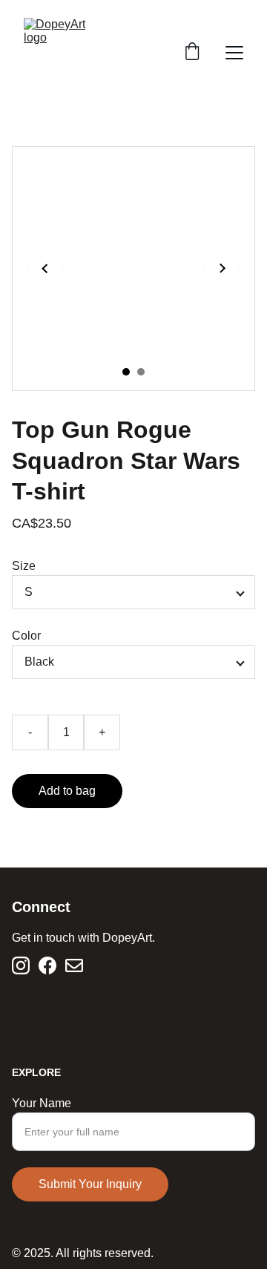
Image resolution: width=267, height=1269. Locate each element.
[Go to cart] (192, 53)
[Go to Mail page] (74, 965)
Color (26, 635)
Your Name (41, 1103)
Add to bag (67, 790)
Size (24, 566)
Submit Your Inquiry (90, 1184)
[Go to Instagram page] (21, 965)
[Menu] (234, 52)
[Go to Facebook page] (47, 965)
